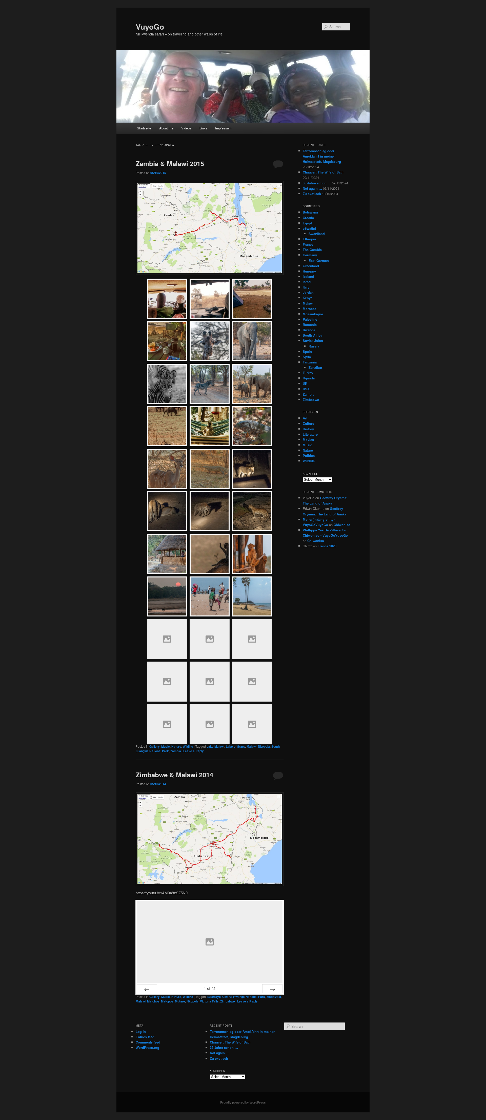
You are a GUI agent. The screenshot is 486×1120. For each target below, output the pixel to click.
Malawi (251, 746)
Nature (176, 746)
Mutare (180, 1001)
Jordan (308, 292)
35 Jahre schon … (317, 183)
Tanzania (310, 362)
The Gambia (312, 249)
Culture (308, 423)
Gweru (227, 996)
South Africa (312, 335)
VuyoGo (150, 26)
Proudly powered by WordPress (243, 1102)
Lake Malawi (215, 746)
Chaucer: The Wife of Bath (323, 172)
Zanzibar (315, 367)
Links (203, 128)
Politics (309, 455)
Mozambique (313, 314)
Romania (310, 324)
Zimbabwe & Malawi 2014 (174, 774)
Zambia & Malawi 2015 (170, 163)
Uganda (309, 378)
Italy (306, 287)
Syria (307, 356)
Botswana (310, 212)
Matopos (167, 1001)
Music (165, 746)
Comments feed (148, 1042)
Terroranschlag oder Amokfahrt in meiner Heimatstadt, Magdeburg (322, 156)
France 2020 (327, 546)
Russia (314, 346)
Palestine (310, 319)
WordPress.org (147, 1047)
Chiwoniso (342, 524)
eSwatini (309, 228)
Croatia (308, 217)
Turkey (308, 372)
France (308, 244)
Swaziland (317, 233)
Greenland (311, 265)
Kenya (307, 297)
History (308, 429)
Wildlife (188, 746)
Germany (310, 255)
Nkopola (264, 746)
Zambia (175, 751)
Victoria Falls (209, 1001)
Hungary (309, 271)
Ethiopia (309, 239)
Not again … (312, 188)
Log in (141, 1031)
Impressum (223, 128)
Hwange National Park (249, 996)
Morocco (309, 308)
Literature (310, 434)
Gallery (154, 746)
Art (305, 418)
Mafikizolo (274, 996)
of (209, 988)
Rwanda (309, 329)
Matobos (153, 1001)
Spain (307, 351)
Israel (307, 281)
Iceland (308, 276)
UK (305, 383)
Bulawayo (214, 996)
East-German (319, 260)
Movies (308, 439)
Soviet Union (313, 340)
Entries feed (145, 1036)
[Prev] (147, 988)
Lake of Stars (235, 746)
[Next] (272, 988)
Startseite (144, 128)
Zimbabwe (227, 1001)
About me (166, 128)
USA (306, 389)
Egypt (307, 223)
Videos (186, 128)
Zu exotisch (312, 193)
